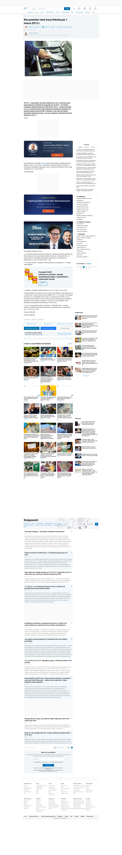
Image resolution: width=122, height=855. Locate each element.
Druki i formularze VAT (82, 229)
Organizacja (26, 800)
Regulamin (60, 816)
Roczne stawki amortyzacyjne (83, 249)
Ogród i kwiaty (89, 791)
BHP (37, 791)
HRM (37, 793)
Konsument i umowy (53, 788)
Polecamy (78, 418)
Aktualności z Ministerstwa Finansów (43, 525)
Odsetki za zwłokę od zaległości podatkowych (84, 238)
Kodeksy (50, 808)
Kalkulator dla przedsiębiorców (84, 202)
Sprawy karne (51, 787)
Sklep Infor (51, 793)
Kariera (66, 816)
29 (92, 267)
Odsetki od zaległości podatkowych (85, 215)
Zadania (25, 803)
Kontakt (76, 816)
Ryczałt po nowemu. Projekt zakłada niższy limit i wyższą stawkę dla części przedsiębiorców (86, 175)
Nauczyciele (38, 803)
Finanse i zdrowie (64, 793)
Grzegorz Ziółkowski (33, 33)
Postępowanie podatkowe (82, 225)
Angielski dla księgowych (59, 525)
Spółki (62, 787)
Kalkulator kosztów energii (83, 209)
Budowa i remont (89, 790)
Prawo (57, 12)
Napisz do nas (49, 323)
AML (74, 793)
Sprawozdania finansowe (78, 791)
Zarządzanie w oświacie (41, 806)
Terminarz (82, 263)
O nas (25, 816)
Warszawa (56, 204)
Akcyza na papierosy (81, 253)
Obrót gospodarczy (49, 523)
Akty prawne (51, 798)
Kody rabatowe (89, 803)
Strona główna (27, 15)
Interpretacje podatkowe (82, 256)
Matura (37, 808)
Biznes (42, 12)
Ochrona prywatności (34, 816)
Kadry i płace (26, 806)
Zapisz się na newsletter (66, 323)
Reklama (83, 816)
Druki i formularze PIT (81, 227)
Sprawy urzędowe (52, 790)
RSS (71, 816)
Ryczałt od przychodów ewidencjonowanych (82, 246)
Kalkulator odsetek (64, 805)
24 (78, 267)
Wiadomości (26, 523)
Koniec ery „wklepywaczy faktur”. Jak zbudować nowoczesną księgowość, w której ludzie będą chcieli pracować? (86, 183)
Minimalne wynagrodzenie (78, 802)
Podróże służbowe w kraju (78, 800)
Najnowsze (87, 147)
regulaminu (48, 762)
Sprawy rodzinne (52, 785)
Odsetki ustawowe (77, 806)
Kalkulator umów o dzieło (82, 207)
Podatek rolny (80, 251)
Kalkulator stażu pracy (65, 806)
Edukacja (87, 12)
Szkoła (37, 802)
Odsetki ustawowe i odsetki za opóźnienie (86, 235)
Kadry (36, 12)
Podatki (33, 523)
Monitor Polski (51, 802)
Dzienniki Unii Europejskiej (54, 805)
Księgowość (30, 12)
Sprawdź (42, 283)
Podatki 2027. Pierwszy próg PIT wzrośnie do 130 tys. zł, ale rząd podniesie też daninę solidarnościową (86, 164)
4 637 (68, 747)
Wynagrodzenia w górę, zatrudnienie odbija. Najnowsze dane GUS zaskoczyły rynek (86, 168)
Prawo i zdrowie (52, 794)
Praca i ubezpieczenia (65, 788)
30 (94, 267)
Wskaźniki (82, 234)
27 (86, 267)
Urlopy (37, 790)
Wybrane (93, 147)
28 (89, 267)
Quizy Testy (79, 254)
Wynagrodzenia (39, 787)
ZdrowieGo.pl (88, 800)
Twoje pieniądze (65, 12)
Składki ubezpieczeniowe (78, 803)
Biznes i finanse (64, 785)
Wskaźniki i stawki (77, 798)
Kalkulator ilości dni (81, 217)
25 (80, 267)
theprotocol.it (88, 808)
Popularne (80, 147)
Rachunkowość (80, 223)
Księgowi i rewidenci (28, 525)
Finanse (87, 788)
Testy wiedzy (38, 811)
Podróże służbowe (77, 805)
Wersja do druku (32, 323)
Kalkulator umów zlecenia (82, 206)
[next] (72, 747)
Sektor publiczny (50, 12)
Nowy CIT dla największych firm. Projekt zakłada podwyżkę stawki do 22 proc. (85, 172)
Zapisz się (57, 155)
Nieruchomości (79, 12)
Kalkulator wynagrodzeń (82, 204)
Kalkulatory (82, 196)
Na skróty (88, 798)
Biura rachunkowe (77, 783)
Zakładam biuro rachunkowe (79, 785)
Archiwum (88, 802)
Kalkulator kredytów (81, 211)
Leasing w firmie (64, 791)
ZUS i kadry (57, 523)
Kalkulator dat (80, 219)
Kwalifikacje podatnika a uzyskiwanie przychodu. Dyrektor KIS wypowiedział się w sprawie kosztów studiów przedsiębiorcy (86, 154)
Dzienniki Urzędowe (53, 803)
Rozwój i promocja (27, 805)
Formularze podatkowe (82, 231)
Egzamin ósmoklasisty (40, 809)
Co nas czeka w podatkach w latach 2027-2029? (85, 186)
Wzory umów (88, 805)
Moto (72, 12)
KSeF (93, 12)
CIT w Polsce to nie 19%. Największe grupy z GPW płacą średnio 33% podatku (86, 157)
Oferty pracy (88, 809)
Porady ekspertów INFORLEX (43, 15)
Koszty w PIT (80, 243)
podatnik (43, 163)
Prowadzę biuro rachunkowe (79, 787)
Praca (50, 791)
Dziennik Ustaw (52, 800)
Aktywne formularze (85, 222)
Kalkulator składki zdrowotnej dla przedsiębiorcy (84, 199)
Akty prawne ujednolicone (54, 806)
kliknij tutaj (55, 771)
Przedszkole (38, 800)
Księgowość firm (27, 783)
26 (83, 267)
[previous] (55, 747)
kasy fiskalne (27, 319)
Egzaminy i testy (39, 805)
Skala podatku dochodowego (79, 808)
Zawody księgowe (27, 791)
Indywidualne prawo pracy (41, 785)
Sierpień (88, 263)
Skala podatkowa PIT (81, 241)
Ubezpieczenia (39, 788)
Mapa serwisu (90, 816)
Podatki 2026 (79, 312)
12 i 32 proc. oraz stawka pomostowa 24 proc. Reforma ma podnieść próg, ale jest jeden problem (85, 150)
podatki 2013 (41, 319)
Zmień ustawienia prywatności (48, 816)
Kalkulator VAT (80, 213)
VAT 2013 (34, 319)
